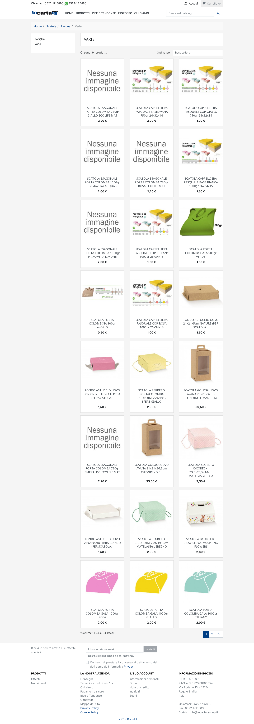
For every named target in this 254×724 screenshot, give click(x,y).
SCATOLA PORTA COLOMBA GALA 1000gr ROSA (102, 613)
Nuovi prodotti (40, 683)
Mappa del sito (90, 704)
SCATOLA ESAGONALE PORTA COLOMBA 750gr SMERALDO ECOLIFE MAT (102, 468)
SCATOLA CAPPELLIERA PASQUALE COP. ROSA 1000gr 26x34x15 (151, 323)
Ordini (133, 683)
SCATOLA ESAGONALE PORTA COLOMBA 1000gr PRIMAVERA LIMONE (102, 253)
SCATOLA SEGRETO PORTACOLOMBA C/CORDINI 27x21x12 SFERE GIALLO (151, 395)
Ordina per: (164, 52)
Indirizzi (135, 691)
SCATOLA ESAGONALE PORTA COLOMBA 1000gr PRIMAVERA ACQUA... (102, 182)
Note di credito (139, 687)
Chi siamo (86, 687)
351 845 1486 (77, 3)
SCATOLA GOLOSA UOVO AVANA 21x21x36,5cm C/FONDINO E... (151, 468)
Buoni (133, 695)
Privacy (129, 666)
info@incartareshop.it (204, 712)
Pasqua (40, 39)
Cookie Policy (89, 712)
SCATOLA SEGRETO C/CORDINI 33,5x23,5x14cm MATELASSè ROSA (200, 470)
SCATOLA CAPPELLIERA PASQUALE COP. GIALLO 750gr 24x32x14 (201, 111)
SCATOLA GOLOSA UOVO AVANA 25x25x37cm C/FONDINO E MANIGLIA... (201, 394)
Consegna (86, 679)
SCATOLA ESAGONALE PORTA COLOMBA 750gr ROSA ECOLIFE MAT (151, 182)
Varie (38, 44)
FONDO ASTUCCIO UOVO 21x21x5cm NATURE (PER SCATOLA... (200, 323)
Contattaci (87, 699)
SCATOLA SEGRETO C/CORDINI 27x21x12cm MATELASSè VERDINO (151, 542)
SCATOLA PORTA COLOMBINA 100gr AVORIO (102, 323)
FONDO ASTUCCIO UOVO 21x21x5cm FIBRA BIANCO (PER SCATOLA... (102, 542)
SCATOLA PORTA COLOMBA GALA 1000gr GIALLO (151, 613)
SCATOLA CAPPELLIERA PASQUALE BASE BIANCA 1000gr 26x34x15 (201, 182)
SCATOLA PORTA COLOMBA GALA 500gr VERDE (201, 253)
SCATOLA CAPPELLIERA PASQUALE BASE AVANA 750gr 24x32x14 (151, 111)
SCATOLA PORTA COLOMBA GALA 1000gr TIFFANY (200, 613)
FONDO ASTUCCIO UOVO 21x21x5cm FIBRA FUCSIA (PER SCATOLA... (102, 394)
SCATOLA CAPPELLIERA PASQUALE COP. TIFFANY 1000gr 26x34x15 (151, 253)
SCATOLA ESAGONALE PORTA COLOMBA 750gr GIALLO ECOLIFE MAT (102, 111)
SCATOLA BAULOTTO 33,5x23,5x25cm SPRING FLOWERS (201, 542)
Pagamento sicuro (92, 691)
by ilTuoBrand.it (127, 719)
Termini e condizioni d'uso (97, 683)
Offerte (36, 679)
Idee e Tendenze (91, 695)
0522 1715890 (54, 3)
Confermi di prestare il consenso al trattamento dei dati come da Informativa (123, 664)
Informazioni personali (144, 679)
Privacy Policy (89, 708)
